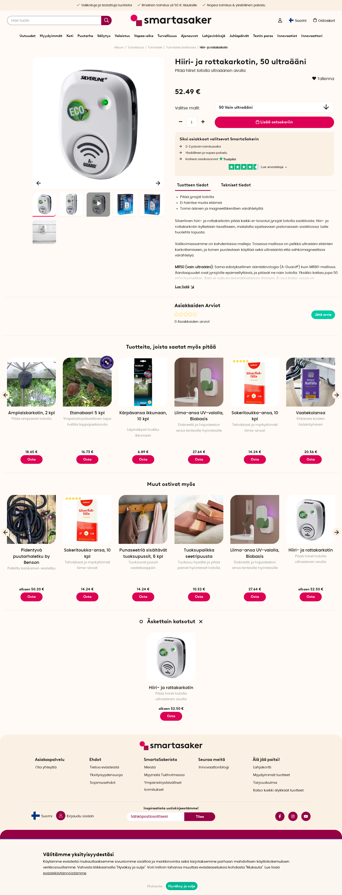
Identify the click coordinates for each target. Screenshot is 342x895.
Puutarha (85, 36)
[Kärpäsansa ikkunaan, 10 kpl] (143, 382)
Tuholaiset (155, 47)
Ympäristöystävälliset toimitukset (162, 786)
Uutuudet (28, 36)
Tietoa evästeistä (104, 767)
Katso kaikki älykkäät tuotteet (278, 790)
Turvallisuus (167, 36)
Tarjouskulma (265, 782)
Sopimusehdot (102, 782)
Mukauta (154, 886)
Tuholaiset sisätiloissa (181, 47)
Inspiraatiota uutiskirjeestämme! (171, 808)
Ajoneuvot (189, 36)
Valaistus (122, 36)
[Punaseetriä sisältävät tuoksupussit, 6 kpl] (143, 519)
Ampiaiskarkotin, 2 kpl (31, 413)
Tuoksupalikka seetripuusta (199, 553)
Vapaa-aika (143, 36)
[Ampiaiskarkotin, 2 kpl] (31, 382)
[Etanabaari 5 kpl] (87, 382)
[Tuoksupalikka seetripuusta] (198, 519)
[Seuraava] (158, 182)
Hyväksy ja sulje (181, 886)
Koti (70, 36)
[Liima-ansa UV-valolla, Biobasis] (198, 382)
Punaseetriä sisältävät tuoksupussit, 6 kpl (143, 553)
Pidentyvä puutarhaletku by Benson (31, 556)
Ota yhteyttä (46, 767)
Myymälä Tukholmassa (164, 775)
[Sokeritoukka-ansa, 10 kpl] (254, 382)
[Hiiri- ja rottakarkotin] (310, 519)
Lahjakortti (262, 767)
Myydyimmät (51, 36)
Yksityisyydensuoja (106, 775)
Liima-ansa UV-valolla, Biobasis (198, 416)
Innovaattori (311, 36)
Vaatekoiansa (310, 413)
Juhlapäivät (239, 36)
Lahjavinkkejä (213, 36)
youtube (304, 816)
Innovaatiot (287, 36)
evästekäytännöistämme (64, 873)
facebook (278, 816)
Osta (31, 597)
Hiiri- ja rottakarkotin (310, 550)
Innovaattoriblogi (214, 767)
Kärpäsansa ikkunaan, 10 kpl (143, 416)
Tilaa (200, 816)
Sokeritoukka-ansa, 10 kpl (254, 416)
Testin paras (263, 36)
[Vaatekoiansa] (310, 382)
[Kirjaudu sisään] (280, 21)
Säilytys (104, 36)
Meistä (150, 767)
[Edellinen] (38, 182)
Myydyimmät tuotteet (271, 775)
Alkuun (119, 47)
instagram (291, 816)
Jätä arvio (323, 315)
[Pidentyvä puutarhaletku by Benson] (31, 519)
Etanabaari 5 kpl (87, 413)
